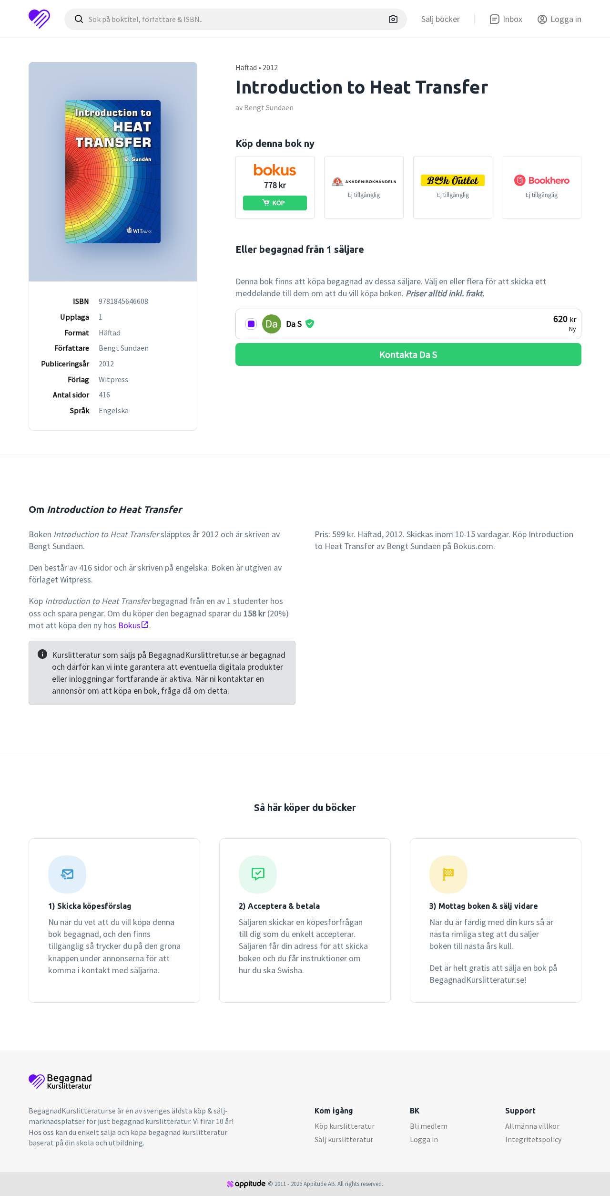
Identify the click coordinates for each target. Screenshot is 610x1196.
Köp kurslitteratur (345, 1126)
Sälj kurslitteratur (344, 1139)
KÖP (279, 202)
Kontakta (408, 354)
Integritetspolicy (533, 1139)
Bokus (129, 625)
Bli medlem (428, 1126)
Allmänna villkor (532, 1126)
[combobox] (235, 19)
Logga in (424, 1139)
